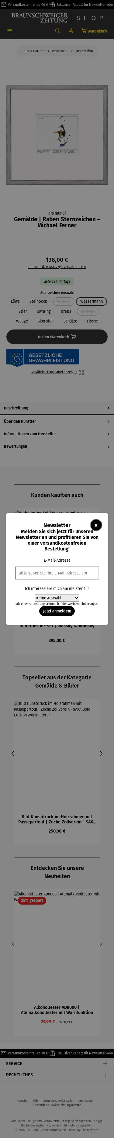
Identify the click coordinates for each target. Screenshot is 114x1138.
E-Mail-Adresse (57, 560)
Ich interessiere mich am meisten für (57, 588)
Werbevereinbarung (81, 604)
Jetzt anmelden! (57, 611)
